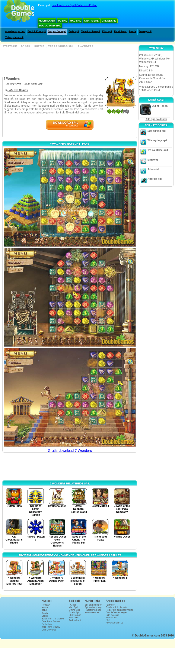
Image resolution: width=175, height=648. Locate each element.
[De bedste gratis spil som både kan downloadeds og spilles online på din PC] (19, 11)
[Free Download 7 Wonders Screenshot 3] (70, 397)
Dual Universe (49, 629)
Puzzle (132, 31)
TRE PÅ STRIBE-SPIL (61, 46)
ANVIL (45, 610)
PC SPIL (26, 46)
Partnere (110, 604)
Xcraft (45, 607)
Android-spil (154, 178)
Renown (46, 604)
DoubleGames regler (116, 612)
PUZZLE (39, 46)
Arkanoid (153, 169)
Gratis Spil (91, 20)
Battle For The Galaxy (53, 618)
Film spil (107, 31)
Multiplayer (47, 20)
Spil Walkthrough (93, 607)
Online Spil (109, 20)
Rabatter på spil (93, 610)
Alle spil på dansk (156, 119)
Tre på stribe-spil (90, 31)
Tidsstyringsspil (14, 37)
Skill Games (75, 615)
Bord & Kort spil (37, 31)
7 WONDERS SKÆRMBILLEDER (69, 144)
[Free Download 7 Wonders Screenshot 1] (70, 197)
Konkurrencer (92, 612)
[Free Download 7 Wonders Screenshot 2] (70, 297)
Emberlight (47, 624)
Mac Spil (75, 20)
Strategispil (145, 31)
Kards (45, 613)
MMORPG (74, 617)
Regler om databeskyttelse (119, 610)
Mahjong (152, 159)
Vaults (45, 616)
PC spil (62, 20)
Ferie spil (74, 31)
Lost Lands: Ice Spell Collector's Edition (74, 5)
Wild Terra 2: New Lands (51, 628)
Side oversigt (112, 615)
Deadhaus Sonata (51, 621)
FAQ (108, 620)
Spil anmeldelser (93, 604)
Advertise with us (114, 622)
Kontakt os (111, 617)
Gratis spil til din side (116, 607)
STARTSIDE (10, 46)
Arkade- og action (15, 31)
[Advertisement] (69, 61)
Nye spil (47, 600)
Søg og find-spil (50, 25)
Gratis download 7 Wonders (70, 451)
